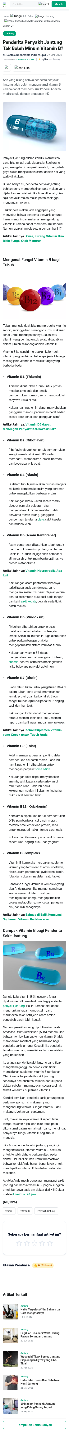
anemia (13, 662)
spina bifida (42, 769)
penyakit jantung (14, 1006)
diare (41, 519)
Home (6, 16)
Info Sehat (28, 16)
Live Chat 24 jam (24, 1194)
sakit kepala (28, 601)
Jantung (50, 16)
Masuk (59, 4)
